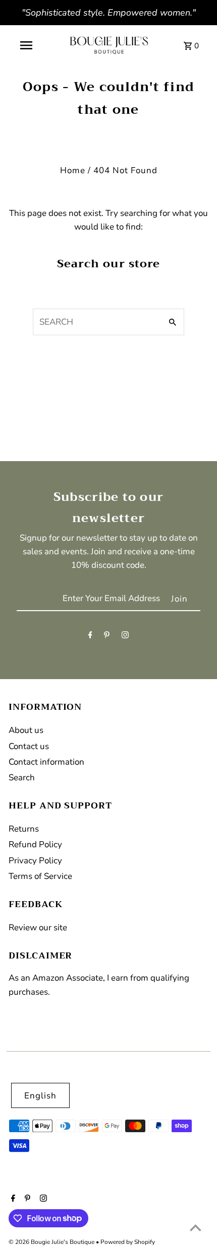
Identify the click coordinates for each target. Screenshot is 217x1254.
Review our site (38, 927)
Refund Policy (35, 844)
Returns (24, 829)
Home (72, 170)
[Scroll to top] (195, 1227)
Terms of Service (40, 876)
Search (22, 777)
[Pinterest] (107, 637)
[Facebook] (90, 637)
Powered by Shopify (127, 1242)
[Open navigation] (26, 45)
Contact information (46, 762)
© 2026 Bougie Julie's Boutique (52, 1242)
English (40, 1095)
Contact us (29, 746)
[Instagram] (125, 637)
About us (26, 730)
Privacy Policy (35, 860)
